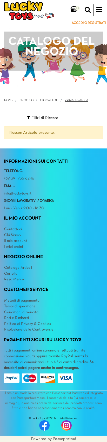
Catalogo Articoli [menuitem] (18, 267)
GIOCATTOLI (49, 100)
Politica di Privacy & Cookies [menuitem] (27, 324)
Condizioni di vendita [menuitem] (21, 312)
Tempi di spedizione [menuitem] (20, 306)
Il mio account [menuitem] (15, 241)
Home (8, 100)
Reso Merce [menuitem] (14, 279)
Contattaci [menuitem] (13, 229)
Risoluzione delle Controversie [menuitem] (29, 329)
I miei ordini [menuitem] (13, 247)
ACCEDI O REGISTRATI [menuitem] (89, 23)
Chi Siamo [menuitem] (12, 235)
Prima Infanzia (76, 100)
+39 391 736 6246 (19, 178)
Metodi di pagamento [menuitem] (21, 300)
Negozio (26, 100)
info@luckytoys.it (17, 193)
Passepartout (64, 439)
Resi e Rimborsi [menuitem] (16, 318)
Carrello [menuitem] (10, 273)
